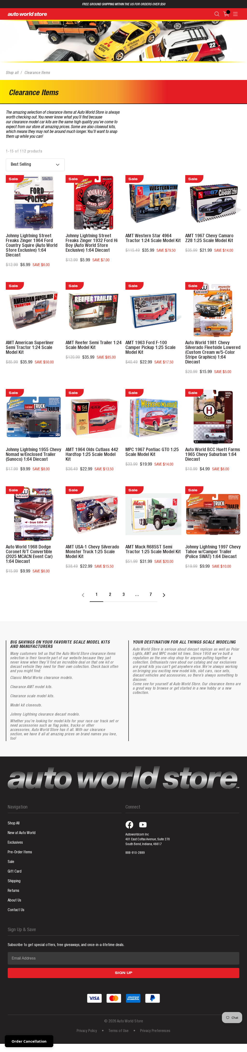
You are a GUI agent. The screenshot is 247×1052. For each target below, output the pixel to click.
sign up (123, 973)
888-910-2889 (135, 853)
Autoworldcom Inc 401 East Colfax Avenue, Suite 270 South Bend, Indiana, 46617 (147, 839)
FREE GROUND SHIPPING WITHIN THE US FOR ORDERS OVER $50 (123, 4)
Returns (13, 891)
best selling (21, 165)
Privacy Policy (87, 1031)
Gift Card (14, 872)
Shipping (14, 881)
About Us (14, 901)
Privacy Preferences (155, 1031)
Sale (11, 862)
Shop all (12, 73)
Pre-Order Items (20, 853)
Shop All (14, 824)
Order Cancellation (29, 1041)
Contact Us (16, 910)
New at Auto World (21, 833)
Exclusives (15, 843)
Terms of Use (118, 1031)
